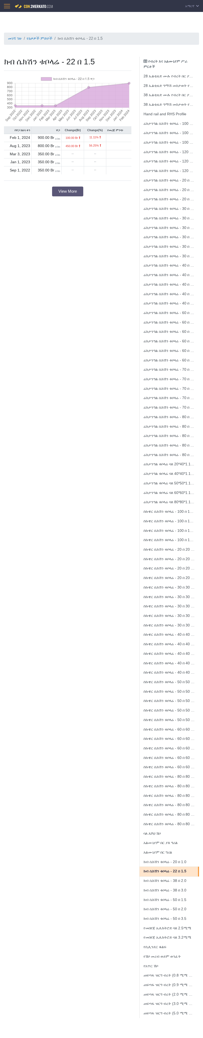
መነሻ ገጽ (15, 38)
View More (67, 191)
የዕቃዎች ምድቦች (39, 38)
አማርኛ (190, 6)
